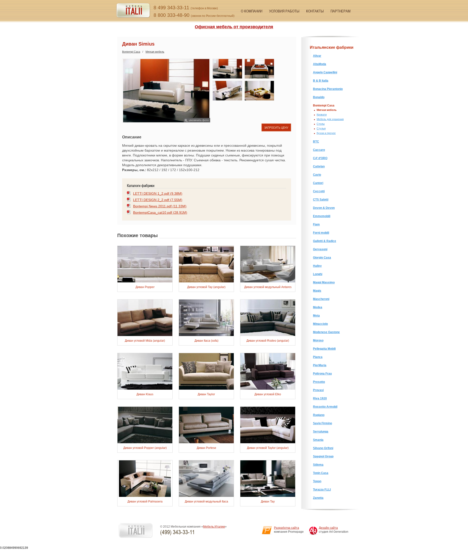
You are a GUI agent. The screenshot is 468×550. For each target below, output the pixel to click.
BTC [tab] (316, 141)
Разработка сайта (286, 528)
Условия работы (284, 11)
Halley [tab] (317, 266)
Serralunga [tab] (320, 431)
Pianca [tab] (317, 357)
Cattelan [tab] (319, 166)
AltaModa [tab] (319, 64)
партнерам (341, 11)
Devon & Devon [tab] (324, 208)
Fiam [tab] (316, 224)
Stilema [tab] (318, 464)
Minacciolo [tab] (320, 324)
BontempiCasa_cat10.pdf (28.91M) (160, 212)
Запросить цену (276, 127)
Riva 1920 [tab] (320, 398)
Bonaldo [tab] (318, 97)
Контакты (315, 11)
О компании (251, 11)
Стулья (321, 128)
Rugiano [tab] (318, 415)
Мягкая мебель (155, 51)
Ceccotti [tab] (319, 191)
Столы (321, 123)
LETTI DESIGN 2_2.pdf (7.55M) (157, 200)
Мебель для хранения (330, 119)
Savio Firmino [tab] (322, 423)
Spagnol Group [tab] (323, 456)
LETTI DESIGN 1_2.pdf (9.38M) (157, 193)
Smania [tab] (318, 440)
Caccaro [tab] (319, 150)
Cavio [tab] (317, 174)
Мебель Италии (214, 526)
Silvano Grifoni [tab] (323, 448)
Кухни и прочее (326, 133)
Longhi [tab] (317, 274)
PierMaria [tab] (319, 365)
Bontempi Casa (131, 51)
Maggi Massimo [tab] (324, 282)
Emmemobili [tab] (321, 216)
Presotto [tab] (319, 382)
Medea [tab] (317, 307)
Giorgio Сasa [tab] (322, 257)
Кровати (322, 114)
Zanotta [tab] (318, 498)
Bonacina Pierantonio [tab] (328, 89)
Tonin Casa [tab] (320, 473)
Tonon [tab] (317, 481)
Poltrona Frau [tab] (322, 373)
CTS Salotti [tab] (320, 199)
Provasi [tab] (318, 390)
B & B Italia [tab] (320, 80)
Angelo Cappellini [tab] (325, 72)
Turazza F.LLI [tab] (322, 489)
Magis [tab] (317, 290)
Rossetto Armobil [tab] (325, 406)
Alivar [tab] (317, 56)
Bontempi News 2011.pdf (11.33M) (159, 206)
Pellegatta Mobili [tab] (324, 348)
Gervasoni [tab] (320, 249)
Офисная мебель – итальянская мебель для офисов (133, 10)
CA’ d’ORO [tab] (320, 158)
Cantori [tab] (318, 183)
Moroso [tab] (318, 340)
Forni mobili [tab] (321, 232)
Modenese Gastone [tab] (326, 332)
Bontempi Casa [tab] (323, 105)
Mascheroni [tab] (321, 299)
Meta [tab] (316, 315)
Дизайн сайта (328, 528)
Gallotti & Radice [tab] (324, 241)
